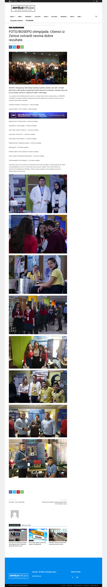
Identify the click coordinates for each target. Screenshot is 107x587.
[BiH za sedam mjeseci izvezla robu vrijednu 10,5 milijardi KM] (38, 535)
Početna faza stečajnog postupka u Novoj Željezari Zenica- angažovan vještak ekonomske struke (18, 544)
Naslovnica (11, 25)
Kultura (54, 16)
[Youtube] (97, 1)
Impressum (69, 585)
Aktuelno (11, 540)
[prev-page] (10, 549)
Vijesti (12, 16)
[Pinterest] (18, 47)
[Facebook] (94, 1)
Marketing (86, 585)
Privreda (28, 16)
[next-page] (13, 549)
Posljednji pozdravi (16, 20)
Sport (46, 16)
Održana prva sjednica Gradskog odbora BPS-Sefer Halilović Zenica (54, 503)
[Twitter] (14, 47)
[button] (96, 17)
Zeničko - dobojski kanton (18, 27)
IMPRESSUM (36, 576)
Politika (37, 16)
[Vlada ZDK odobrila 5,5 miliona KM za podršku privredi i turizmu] (58, 535)
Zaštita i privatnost (78, 585)
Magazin (63, 16)
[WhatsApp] (22, 47)
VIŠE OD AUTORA (26, 525)
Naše (79, 16)
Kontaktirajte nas (94, 585)
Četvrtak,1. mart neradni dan (16, 502)
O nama (63, 585)
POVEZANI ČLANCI (14, 525)
